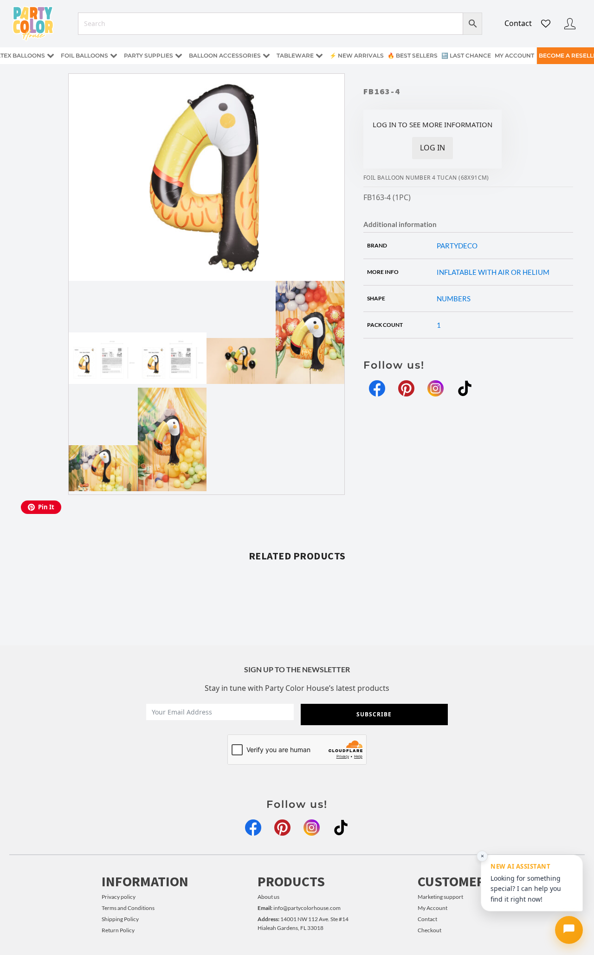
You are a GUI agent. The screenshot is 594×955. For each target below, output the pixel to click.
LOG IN (432, 148)
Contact (518, 23)
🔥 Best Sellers (412, 55)
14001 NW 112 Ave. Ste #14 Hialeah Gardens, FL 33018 (303, 923)
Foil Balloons (84, 55)
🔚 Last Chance (466, 55)
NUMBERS (454, 298)
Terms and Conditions (128, 907)
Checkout (429, 930)
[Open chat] (569, 930)
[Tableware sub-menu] (321, 56)
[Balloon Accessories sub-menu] (268, 56)
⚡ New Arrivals (356, 55)
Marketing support (440, 896)
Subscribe (374, 714)
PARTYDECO (457, 245)
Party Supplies (148, 55)
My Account (432, 907)
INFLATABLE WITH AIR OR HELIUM (493, 272)
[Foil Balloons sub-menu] (115, 56)
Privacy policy (119, 896)
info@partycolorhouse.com (299, 907)
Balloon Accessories (225, 55)
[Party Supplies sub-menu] (180, 56)
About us (268, 896)
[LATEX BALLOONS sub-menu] (52, 56)
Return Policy (118, 930)
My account (514, 55)
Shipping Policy (120, 919)
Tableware (295, 55)
